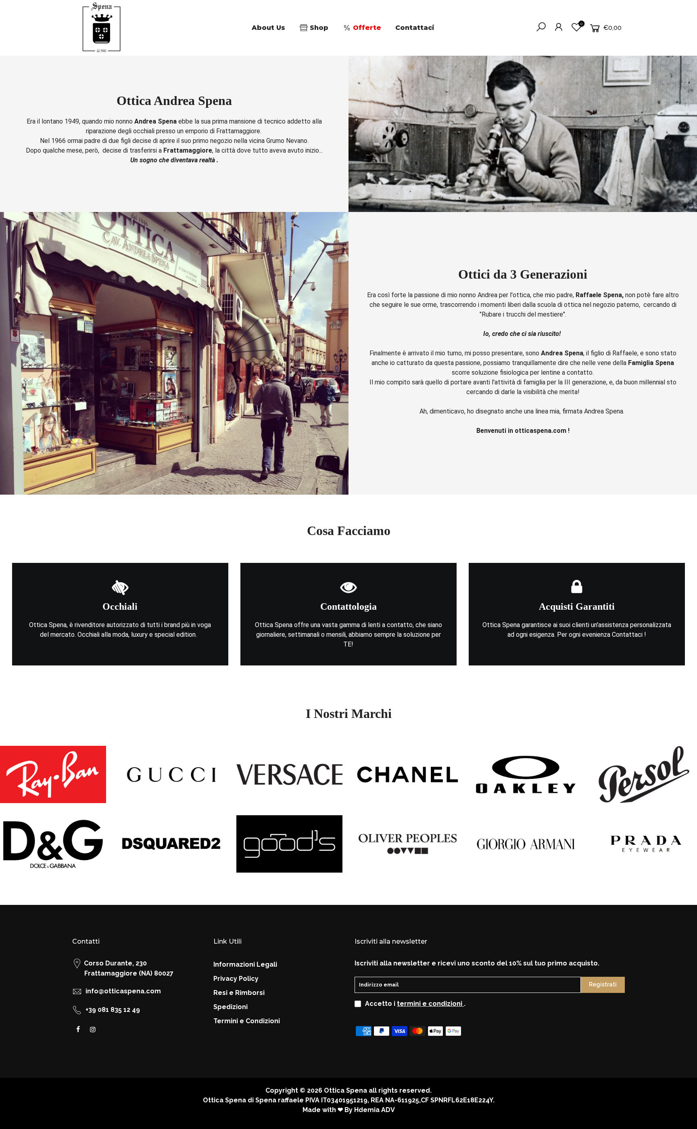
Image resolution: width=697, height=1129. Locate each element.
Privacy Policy (236, 978)
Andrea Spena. (605, 411)
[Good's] (289, 844)
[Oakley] (526, 774)
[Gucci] (171, 774)
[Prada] (644, 844)
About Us (268, 27)
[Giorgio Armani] (526, 844)
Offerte (367, 27)
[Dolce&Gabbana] (53, 844)
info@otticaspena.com (123, 991)
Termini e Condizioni (246, 1021)
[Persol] (644, 774)
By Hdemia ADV (369, 1110)
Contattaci (414, 27)
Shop (319, 27)
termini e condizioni (430, 1003)
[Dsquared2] (171, 844)
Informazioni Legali (245, 964)
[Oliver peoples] (408, 844)
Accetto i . (415, 1003)
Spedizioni (230, 1007)
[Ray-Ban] (53, 774)
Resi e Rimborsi (239, 993)
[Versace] (289, 774)
